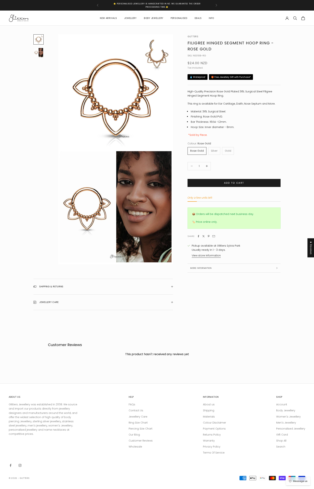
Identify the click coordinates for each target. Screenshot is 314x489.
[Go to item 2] (38, 52)
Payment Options (214, 428)
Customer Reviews (141, 440)
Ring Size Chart (138, 422)
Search (280, 446)
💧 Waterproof (197, 77)
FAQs (132, 404)
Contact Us (136, 410)
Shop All (281, 440)
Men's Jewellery (286, 422)
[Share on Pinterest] (208, 236)
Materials (209, 416)
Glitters (193, 36)
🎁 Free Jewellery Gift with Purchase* (231, 77)
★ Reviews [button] (311, 247)
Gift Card (282, 434)
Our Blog (134, 434)
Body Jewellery (153, 18)
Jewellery (130, 18)
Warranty (209, 440)
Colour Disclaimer (214, 422)
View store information (206, 255)
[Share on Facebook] (198, 236)
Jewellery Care (138, 416)
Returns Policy (212, 434)
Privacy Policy (211, 446)
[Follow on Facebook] (10, 465)
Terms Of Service (214, 452)
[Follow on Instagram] (20, 465)
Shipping (208, 410)
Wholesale (135, 446)
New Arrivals (108, 18)
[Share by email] (213, 236)
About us (209, 404)
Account (281, 404)
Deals (198, 18)
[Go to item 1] (38, 39)
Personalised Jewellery (290, 428)
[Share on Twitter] (203, 236)
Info (211, 18)
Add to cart (234, 183)
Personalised (179, 18)
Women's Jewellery (288, 416)
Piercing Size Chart (140, 428)
